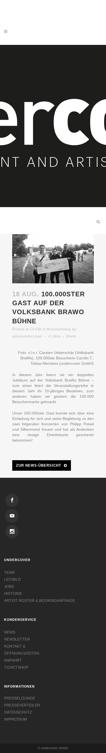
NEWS (9, 632)
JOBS (9, 586)
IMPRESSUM (15, 719)
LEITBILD (12, 579)
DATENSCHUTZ (18, 712)
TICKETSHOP (16, 667)
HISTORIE (13, 593)
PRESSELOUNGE (19, 698)
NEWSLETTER (17, 639)
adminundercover (27, 336)
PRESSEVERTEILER (22, 705)
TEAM (9, 572)
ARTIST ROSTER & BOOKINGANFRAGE (39, 600)
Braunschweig (59, 329)
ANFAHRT (13, 660)
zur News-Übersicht (38, 465)
